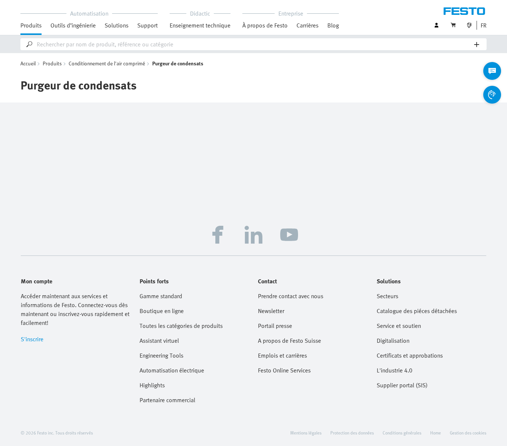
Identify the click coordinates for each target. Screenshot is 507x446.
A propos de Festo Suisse (289, 340)
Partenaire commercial (167, 399)
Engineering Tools (161, 355)
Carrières (307, 25)
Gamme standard (161, 296)
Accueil (28, 63)
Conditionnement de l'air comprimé (107, 63)
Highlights (152, 385)
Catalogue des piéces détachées (417, 310)
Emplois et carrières (282, 355)
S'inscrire (32, 339)
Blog (333, 25)
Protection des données (352, 432)
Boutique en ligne (162, 310)
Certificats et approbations (410, 355)
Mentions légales (305, 432)
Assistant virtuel (159, 340)
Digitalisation (393, 340)
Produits (52, 63)
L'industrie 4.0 (394, 370)
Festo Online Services (284, 370)
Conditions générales (402, 432)
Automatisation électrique (172, 370)
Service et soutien (399, 325)
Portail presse (275, 325)
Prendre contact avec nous (290, 296)
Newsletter (271, 310)
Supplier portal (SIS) (402, 385)
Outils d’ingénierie (73, 25)
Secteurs (387, 296)
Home (435, 432)
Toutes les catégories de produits (181, 325)
